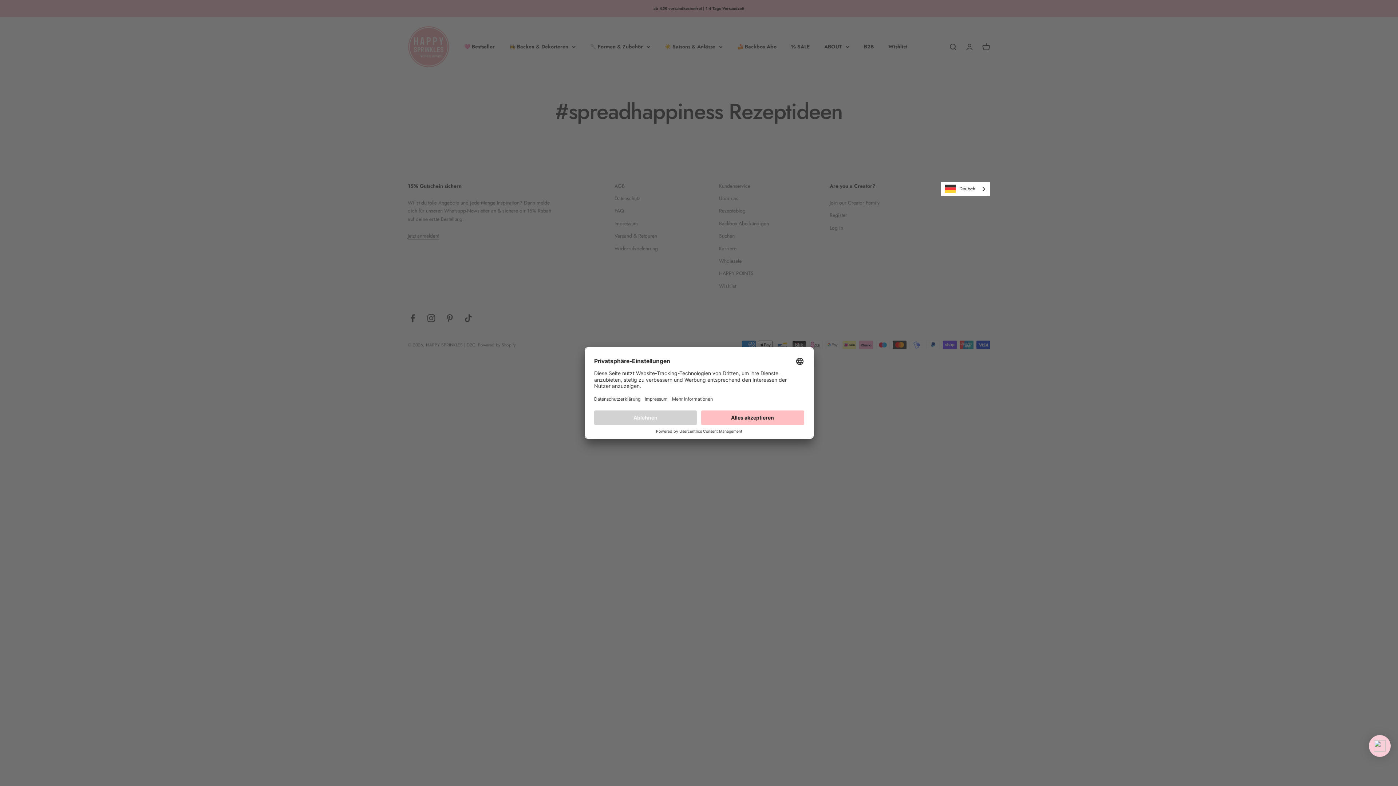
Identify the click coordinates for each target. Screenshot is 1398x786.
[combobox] (965, 189)
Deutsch (967, 188)
